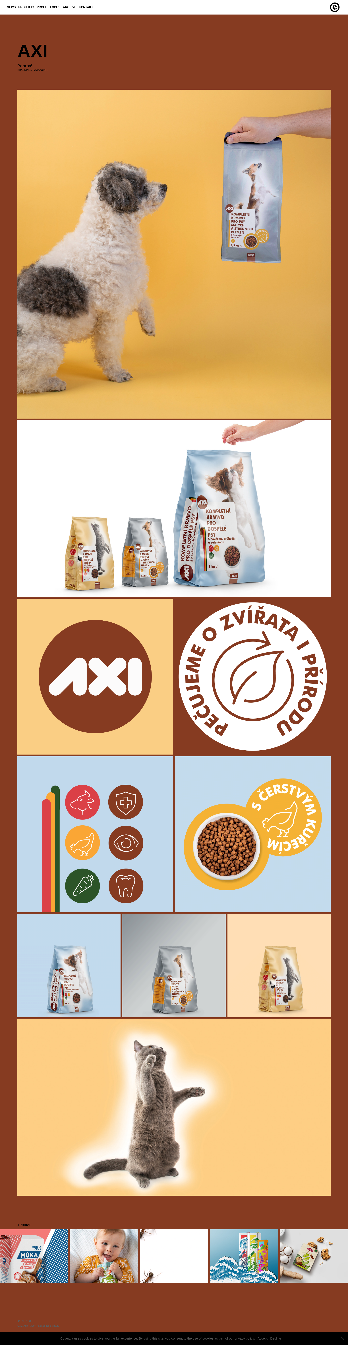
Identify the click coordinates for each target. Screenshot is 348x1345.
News (11, 7)
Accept (263, 1338)
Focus (55, 7)
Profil (42, 7)
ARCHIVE (69, 7)
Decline (275, 1338)
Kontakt (86, 7)
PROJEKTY (26, 7)
